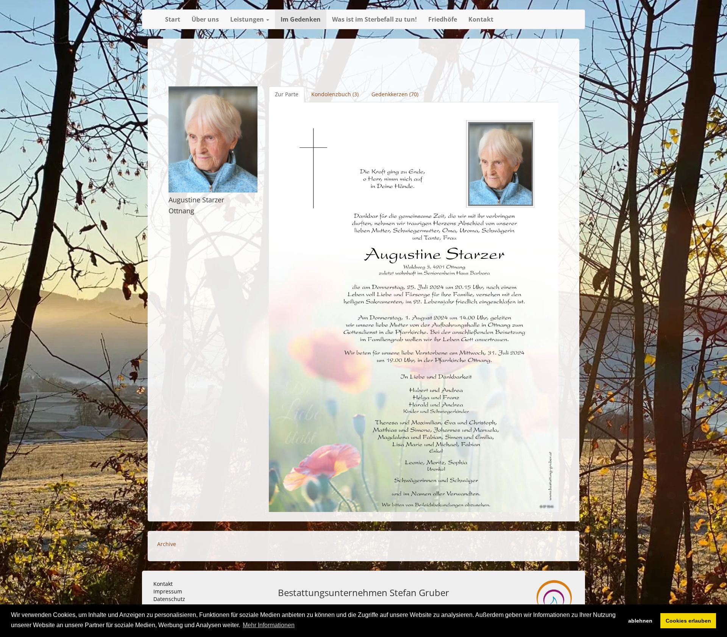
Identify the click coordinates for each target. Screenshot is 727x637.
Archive (166, 544)
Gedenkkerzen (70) (394, 94)
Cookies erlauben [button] (688, 621)
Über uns (205, 19)
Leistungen (247, 19)
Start (172, 19)
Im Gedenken (301, 19)
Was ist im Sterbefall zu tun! (374, 19)
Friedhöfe (442, 19)
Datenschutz (169, 599)
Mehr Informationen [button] (269, 625)
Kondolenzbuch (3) (335, 94)
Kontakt (480, 19)
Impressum (167, 591)
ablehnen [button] (640, 621)
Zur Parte (286, 94)
